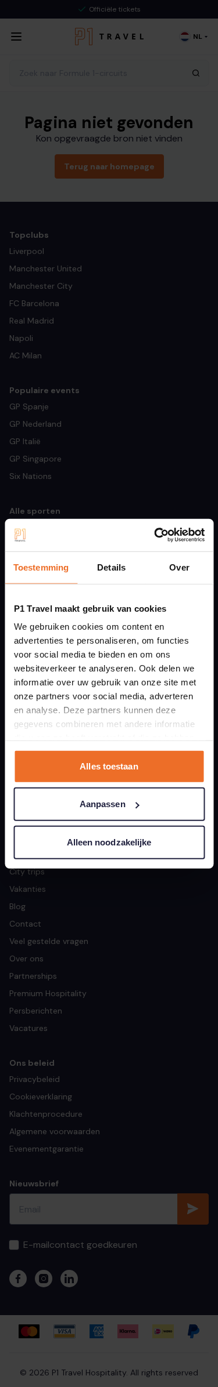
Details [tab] (111, 567)
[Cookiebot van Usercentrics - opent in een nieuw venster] (155, 535)
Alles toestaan (109, 766)
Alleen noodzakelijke (109, 842)
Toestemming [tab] (41, 567)
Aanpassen (103, 804)
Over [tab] (179, 567)
